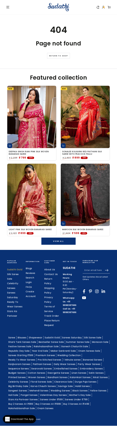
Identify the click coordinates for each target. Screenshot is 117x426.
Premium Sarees (45, 355)
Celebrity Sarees (18, 381)
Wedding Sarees (60, 390)
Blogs (29, 268)
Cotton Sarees (36, 373)
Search (30, 277)
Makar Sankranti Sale (63, 351)
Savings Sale (65, 386)
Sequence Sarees (18, 368)
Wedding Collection (69, 355)
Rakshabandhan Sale (46, 346)
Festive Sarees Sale (19, 346)
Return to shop (58, 56)
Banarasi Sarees (92, 359)
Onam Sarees (45, 408)
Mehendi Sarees (38, 390)
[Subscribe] (107, 270)
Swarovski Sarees (41, 368)
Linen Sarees (78, 373)
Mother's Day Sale (80, 395)
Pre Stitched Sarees (49, 359)
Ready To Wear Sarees (21, 359)
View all (58, 241)
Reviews (30, 273)
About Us (49, 269)
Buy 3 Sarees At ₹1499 (76, 404)
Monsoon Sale (100, 342)
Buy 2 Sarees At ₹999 (20, 404)
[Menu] (8, 7)
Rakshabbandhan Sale (21, 408)
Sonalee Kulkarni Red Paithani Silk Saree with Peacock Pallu (82, 152)
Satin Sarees (96, 373)
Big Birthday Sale (18, 386)
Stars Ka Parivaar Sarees (23, 399)
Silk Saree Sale (92, 337)
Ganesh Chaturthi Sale (74, 346)
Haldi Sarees (82, 386)
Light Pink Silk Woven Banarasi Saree (30, 229)
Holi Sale (13, 395)
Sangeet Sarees (17, 390)
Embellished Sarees (66, 368)
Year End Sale (40, 351)
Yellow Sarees (98, 390)
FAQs (29, 287)
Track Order (51, 315)
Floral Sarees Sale (41, 381)
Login (29, 282)
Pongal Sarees (29, 395)
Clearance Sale (63, 381)
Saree (11, 337)
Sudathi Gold (14, 269)
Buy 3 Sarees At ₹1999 (48, 404)
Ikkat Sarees (100, 377)
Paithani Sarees (42, 364)
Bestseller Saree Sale (51, 342)
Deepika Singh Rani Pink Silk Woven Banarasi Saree (29, 152)
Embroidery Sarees (91, 368)
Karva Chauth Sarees (43, 386)
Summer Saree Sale (77, 342)
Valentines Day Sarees (53, 395)
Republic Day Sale (19, 351)
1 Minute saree (72, 359)
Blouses (22, 337)
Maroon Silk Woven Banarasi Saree (82, 229)
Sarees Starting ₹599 (20, 355)
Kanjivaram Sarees (19, 364)
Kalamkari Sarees (80, 377)
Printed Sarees (17, 377)
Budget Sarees (17, 373)
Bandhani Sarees (57, 377)
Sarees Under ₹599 (51, 399)
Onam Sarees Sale (89, 351)
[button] (98, 7)
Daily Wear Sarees (64, 364)
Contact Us (51, 274)
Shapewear (35, 337)
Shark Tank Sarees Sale (22, 342)
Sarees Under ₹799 (76, 399)
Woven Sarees (36, 377)
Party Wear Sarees (89, 364)
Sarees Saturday (72, 337)
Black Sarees (80, 390)
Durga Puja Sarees (85, 381)
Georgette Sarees (58, 373)
